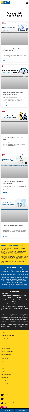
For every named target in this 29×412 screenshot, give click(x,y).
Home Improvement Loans (8, 335)
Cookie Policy (5, 380)
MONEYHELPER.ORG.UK (14, 297)
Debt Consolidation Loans (8, 338)
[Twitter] (2, 399)
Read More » (5, 60)
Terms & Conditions (6, 374)
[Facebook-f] (2, 395)
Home (3, 361)
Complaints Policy (6, 384)
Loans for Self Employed (7, 351)
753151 (6, 276)
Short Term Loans (6, 345)
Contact (3, 371)
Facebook (5, 394)
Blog (3, 368)
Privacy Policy (5, 377)
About (3, 365)
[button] (27, 2)
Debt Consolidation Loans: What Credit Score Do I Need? (13, 93)
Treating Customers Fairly (7, 387)
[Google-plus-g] (2, 403)
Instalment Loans (6, 348)
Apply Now (22, 410)
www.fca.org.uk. (17, 286)
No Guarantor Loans (6, 342)
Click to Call (7, 410)
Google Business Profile (8, 403)
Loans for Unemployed (7, 354)
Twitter (5, 399)
